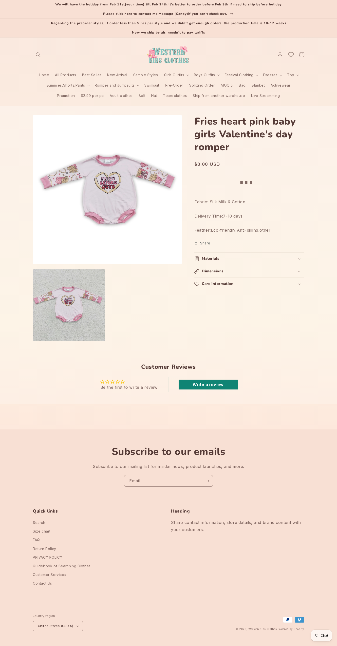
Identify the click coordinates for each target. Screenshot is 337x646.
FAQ (36, 540)
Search (39, 522)
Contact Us (42, 583)
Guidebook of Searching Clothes (62, 566)
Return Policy (44, 549)
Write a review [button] (208, 384)
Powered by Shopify (291, 629)
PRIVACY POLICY (47, 557)
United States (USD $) (55, 626)
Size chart (42, 531)
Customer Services (49, 574)
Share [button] (205, 243)
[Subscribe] (207, 481)
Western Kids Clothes (262, 629)
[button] (38, 54)
